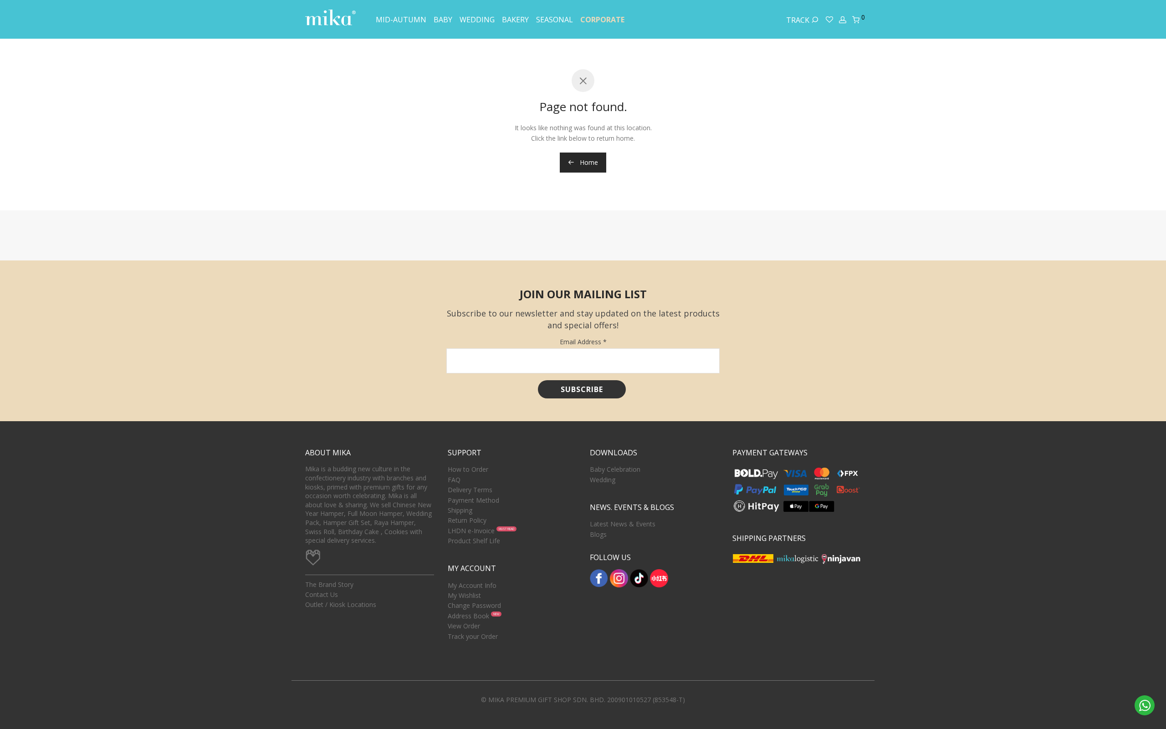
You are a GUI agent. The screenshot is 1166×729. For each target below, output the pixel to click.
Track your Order (473, 636)
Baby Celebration (615, 469)
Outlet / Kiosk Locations (340, 604)
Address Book (468, 616)
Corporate (602, 20)
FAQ (454, 479)
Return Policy (467, 520)
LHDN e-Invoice (471, 530)
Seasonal (554, 20)
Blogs (598, 534)
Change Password (474, 605)
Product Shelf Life (474, 540)
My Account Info (472, 585)
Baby (443, 20)
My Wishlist (464, 595)
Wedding (477, 20)
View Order (464, 626)
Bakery (515, 20)
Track (798, 20)
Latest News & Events (622, 524)
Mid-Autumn (401, 20)
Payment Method (473, 500)
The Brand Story (329, 584)
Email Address (583, 341)
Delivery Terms (470, 489)
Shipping (460, 510)
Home (588, 162)
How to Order (468, 469)
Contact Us (321, 594)
